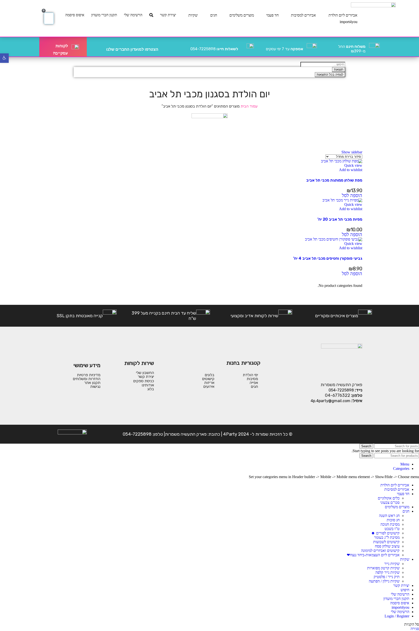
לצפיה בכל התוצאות (330, 74)
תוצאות (338, 69)
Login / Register (397, 616)
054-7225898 (214, 49)
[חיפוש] (151, 15)
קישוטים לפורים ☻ (385, 533)
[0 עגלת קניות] (49, 18)
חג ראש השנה (389, 516)
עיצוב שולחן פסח (387, 546)
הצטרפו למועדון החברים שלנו (132, 49)
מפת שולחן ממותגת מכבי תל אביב (334, 180)
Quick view (353, 165)
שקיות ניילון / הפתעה (384, 581)
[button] (352, 196)
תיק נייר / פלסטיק (387, 577)
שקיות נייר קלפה (387, 572)
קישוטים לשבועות (386, 542)
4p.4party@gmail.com (330, 401)
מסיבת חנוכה (390, 524)
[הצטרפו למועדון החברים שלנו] (164, 47)
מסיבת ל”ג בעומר (387, 537)
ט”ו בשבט (392, 529)
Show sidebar (351, 152)
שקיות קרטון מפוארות (383, 568)
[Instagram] (342, 434)
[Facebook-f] (357, 434)
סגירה (415, 629)
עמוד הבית (249, 106)
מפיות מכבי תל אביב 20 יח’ (339, 219)
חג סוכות (393, 520)
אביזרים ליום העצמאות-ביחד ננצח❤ (373, 555)
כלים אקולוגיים (389, 498)
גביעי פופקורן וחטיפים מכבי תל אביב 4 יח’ (327, 258)
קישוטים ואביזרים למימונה (380, 550)
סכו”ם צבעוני (390, 502)
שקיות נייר (392, 564)
